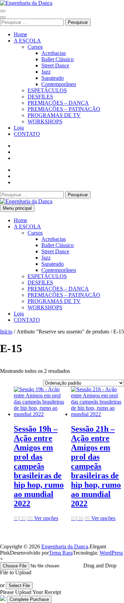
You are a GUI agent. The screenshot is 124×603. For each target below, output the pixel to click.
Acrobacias (53, 53)
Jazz (46, 72)
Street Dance (55, 65)
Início (6, 332)
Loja (19, 128)
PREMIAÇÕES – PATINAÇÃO (64, 109)
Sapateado (52, 78)
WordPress (111, 553)
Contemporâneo (58, 84)
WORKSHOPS (45, 121)
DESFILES (40, 97)
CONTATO (27, 134)
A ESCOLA (27, 41)
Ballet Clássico (57, 59)
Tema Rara (61, 553)
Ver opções (46, 518)
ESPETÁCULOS (47, 90)
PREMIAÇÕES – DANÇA (58, 103)
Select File (19, 585)
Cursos (35, 47)
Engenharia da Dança (64, 546)
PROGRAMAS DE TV (54, 115)
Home (20, 34)
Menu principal (17, 208)
